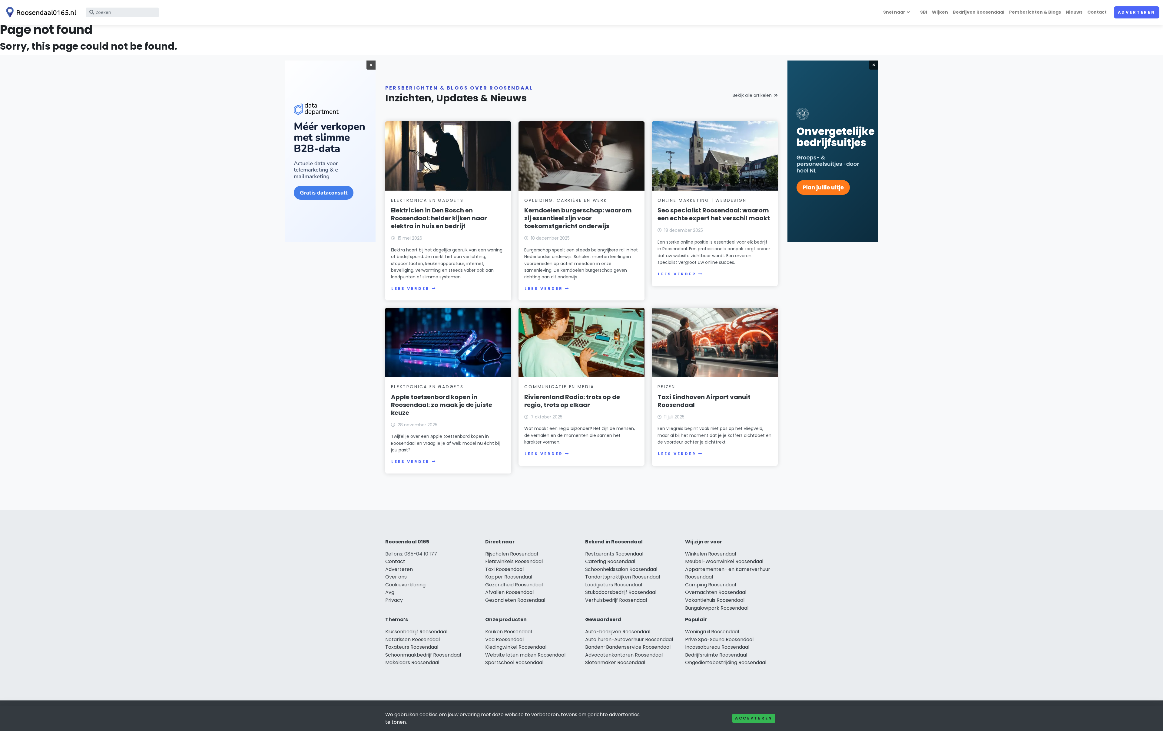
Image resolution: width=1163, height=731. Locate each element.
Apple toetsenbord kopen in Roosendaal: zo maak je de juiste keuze (441, 405)
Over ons (396, 576)
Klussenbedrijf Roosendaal (416, 631)
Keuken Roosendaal (508, 631)
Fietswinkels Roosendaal (514, 561)
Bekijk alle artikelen (752, 95)
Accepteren (754, 718)
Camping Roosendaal (710, 584)
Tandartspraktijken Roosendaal (622, 576)
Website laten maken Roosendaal (525, 654)
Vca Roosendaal (504, 639)
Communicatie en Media (559, 387)
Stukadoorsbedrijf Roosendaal (620, 592)
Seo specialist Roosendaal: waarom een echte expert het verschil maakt (714, 214)
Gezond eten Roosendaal (515, 600)
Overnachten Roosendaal (715, 592)
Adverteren (1136, 12)
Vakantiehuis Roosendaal (714, 600)
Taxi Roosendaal (504, 569)
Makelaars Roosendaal (412, 662)
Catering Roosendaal (610, 561)
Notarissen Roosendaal (412, 639)
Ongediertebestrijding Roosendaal (725, 662)
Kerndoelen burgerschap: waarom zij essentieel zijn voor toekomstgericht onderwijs (578, 218)
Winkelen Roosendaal (710, 553)
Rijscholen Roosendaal (511, 553)
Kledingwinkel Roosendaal (515, 647)
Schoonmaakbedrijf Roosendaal (423, 654)
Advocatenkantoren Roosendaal (624, 654)
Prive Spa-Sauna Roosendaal (719, 639)
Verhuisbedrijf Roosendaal (616, 600)
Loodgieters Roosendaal (613, 584)
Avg (389, 592)
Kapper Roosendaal (508, 576)
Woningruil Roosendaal (712, 631)
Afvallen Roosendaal (509, 592)
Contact (1097, 12)
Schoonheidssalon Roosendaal (621, 569)
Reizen (666, 387)
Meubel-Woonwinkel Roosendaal (724, 561)
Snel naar (894, 12)
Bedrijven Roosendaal (978, 12)
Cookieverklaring (405, 584)
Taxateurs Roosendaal (411, 647)
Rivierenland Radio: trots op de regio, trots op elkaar (572, 401)
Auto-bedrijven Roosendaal (617, 631)
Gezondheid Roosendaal (514, 584)
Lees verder (410, 288)
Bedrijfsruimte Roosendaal (716, 654)
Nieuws (1074, 12)
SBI (923, 12)
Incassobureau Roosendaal (717, 647)
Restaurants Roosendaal (614, 553)
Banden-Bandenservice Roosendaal (628, 647)
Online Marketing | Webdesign (702, 200)
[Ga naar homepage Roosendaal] (40, 12)
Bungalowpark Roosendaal (716, 608)
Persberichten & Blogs (1035, 12)
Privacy (394, 600)
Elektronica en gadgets (427, 200)
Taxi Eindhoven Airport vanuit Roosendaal (704, 401)
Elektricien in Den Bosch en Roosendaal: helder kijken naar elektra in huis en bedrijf (439, 218)
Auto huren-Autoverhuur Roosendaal (629, 639)
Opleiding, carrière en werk (565, 200)
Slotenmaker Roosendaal (615, 662)
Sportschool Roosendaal (514, 662)
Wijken (940, 12)
